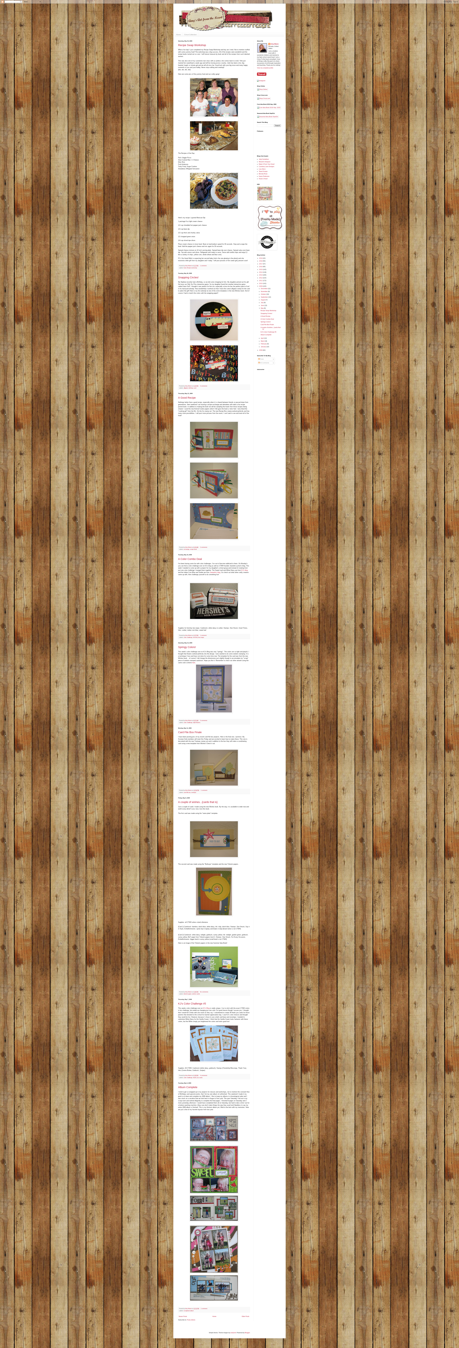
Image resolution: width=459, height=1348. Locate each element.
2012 (261, 278)
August (263, 300)
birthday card (192, 388)
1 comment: (203, 265)
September (264, 297)
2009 (261, 286)
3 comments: (204, 386)
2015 (261, 269)
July (262, 302)
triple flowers (196, 722)
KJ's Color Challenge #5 (192, 1003)
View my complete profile (265, 68)
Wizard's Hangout (264, 162)
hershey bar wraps (198, 637)
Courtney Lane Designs (266, 166)
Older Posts (245, 1316)
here (193, 663)
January (263, 347)
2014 (261, 272)
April (262, 338)
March (263, 341)
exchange (186, 549)
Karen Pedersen (264, 176)
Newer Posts (183, 1316)
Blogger (247, 1333)
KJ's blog (244, 570)
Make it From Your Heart (266, 164)
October (263, 294)
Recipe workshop (192, 268)
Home (178, 35)
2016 (261, 266)
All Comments (264, 363)
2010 (261, 283)
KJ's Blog (206, 1008)
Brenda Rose (263, 174)
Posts (262, 359)
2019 (261, 258)
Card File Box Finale (190, 732)
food (185, 268)
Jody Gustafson (264, 159)
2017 (261, 264)
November (264, 291)
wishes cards (196, 994)
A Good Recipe (187, 397)
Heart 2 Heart (263, 179)
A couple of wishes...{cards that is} (198, 802)
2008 (261, 350)
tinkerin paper (187, 994)
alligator (186, 388)
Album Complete (187, 1087)
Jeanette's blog (215, 572)
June (262, 305)
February (264, 344)
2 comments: (204, 547)
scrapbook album (189, 1310)
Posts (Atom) (191, 1320)
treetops (193, 792)
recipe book (193, 549)
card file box (187, 792)
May (262, 308)
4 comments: (204, 1075)
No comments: (204, 992)
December (264, 288)
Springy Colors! (187, 647)
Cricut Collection (190, 35)
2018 (261, 261)
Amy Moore (275, 44)
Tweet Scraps (263, 171)
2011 (261, 280)
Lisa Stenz (262, 169)
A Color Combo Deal (190, 558)
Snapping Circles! (188, 277)
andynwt (233, 1333)
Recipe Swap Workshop (192, 45)
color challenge (188, 637)
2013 (261, 275)
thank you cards (197, 1077)
